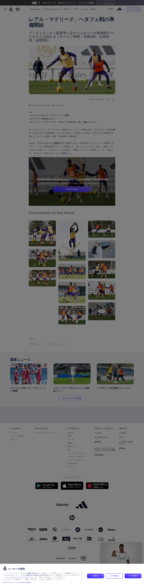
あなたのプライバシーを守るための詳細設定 (17, 582)
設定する (95, 576)
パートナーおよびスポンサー (25, 577)
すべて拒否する (114, 576)
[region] (72, 575)
